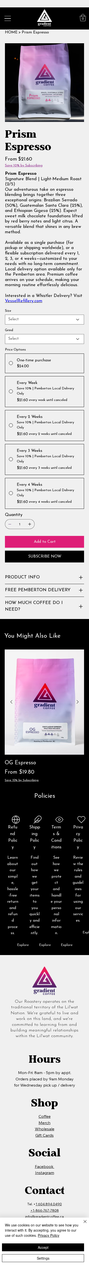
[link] (83, 17)
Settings (43, 1258)
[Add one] (30, 524)
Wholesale (44, 1128)
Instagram (44, 1172)
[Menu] (7, 18)
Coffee (45, 1116)
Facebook (44, 1166)
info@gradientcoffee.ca (44, 1216)
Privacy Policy (48, 1235)
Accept (43, 1247)
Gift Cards (44, 1135)
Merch (44, 1122)
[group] (44, 716)
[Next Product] (78, 702)
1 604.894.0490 (49, 1204)
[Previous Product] (11, 702)
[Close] (82, 1224)
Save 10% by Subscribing (22, 780)
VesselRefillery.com (23, 301)
